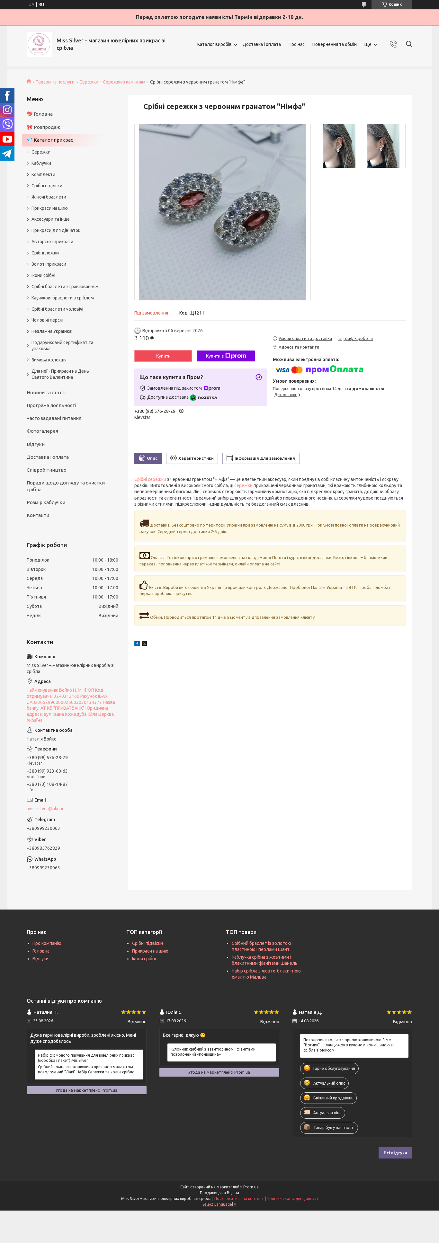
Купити (163, 356)
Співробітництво (47, 470)
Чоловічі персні (47, 320)
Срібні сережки (150, 479)
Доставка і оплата (262, 44)
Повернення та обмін (334, 44)
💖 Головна (40, 114)
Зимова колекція (49, 359)
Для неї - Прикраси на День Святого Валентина (60, 374)
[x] (144, 644)
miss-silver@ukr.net (46, 808)
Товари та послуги (55, 81)
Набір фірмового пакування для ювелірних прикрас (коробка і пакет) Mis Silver (86, 1057)
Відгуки (36, 444)
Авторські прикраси (52, 241)
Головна (40, 951)
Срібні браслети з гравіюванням (65, 286)
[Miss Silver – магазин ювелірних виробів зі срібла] (39, 44)
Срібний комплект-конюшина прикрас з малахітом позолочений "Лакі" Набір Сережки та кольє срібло (86, 1069)
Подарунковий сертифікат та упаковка (62, 345)
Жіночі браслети (48, 197)
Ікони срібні (43, 275)
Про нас (297, 44)
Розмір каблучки (46, 502)
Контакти (38, 515)
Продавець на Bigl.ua (219, 1193)
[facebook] (137, 644)
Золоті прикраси (48, 264)
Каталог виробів (214, 44)
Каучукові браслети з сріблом (62, 297)
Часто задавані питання (54, 418)
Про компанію (46, 943)
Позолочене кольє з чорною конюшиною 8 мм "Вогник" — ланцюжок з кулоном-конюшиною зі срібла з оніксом (348, 1045)
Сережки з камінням (124, 81)
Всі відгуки (395, 1152)
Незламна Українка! (51, 331)
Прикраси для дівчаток (55, 230)
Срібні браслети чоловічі (57, 309)
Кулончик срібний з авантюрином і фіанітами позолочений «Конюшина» (213, 1051)
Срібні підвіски (46, 185)
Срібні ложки (45, 252)
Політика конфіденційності (292, 1198)
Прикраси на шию (49, 208)
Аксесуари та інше (50, 219)
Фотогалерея (42, 431)
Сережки (88, 81)
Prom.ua (251, 1187)
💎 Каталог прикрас (50, 140)
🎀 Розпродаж (43, 127)
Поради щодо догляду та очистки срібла (66, 486)
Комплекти (43, 174)
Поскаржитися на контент (239, 1198)
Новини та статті (46, 392)
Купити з (215, 356)
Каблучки (41, 163)
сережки (243, 485)
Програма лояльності (51, 405)
